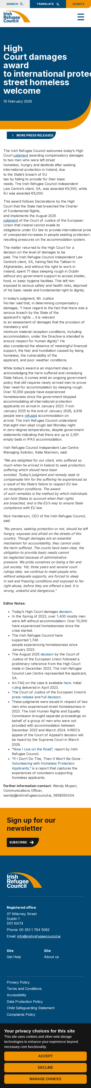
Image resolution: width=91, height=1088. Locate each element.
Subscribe (18, 842)
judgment (21, 155)
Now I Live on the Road (32, 749)
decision (65, 611)
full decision (51, 697)
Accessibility (16, 995)
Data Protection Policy (25, 1001)
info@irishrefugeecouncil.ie (39, 936)
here (67, 683)
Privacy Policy (18, 982)
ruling (16, 687)
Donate (78, 4)
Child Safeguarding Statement (30, 1008)
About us (51, 957)
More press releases (35, 135)
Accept (45, 1056)
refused (31, 415)
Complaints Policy (21, 1014)
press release (22, 697)
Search (12, 4)
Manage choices (45, 1079)
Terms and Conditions (24, 988)
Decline (45, 1067)
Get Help (14, 957)
